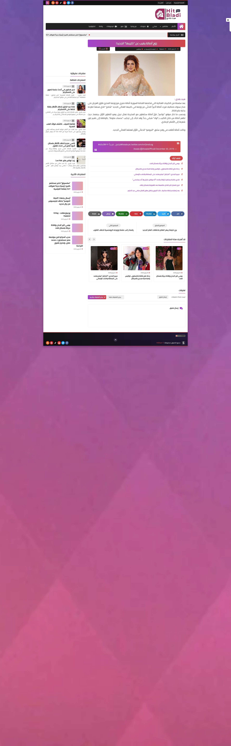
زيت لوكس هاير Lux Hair (65, 160)
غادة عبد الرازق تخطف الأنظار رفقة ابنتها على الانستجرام (61, 108)
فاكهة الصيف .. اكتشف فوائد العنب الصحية (60, 125)
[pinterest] (57, 2)
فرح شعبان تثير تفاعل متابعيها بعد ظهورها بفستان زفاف (160, 185)
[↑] (115, 340)
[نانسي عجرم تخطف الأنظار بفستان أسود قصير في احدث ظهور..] (81, 143)
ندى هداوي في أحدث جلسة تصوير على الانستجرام (61, 91)
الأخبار (174, 26)
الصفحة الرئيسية (179, 2)
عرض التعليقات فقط (115, 297)
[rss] (53, 2)
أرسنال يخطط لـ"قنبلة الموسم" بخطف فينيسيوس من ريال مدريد (59, 201)
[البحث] (47, 3)
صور (122, 26)
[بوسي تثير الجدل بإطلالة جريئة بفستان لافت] (77, 228)
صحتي (154, 26)
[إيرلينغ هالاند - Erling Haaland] (77, 216)
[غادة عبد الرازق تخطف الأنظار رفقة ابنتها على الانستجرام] (81, 106)
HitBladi (159, 343)
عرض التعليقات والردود (96, 297)
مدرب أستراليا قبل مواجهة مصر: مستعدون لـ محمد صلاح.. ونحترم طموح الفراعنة (66, 241)
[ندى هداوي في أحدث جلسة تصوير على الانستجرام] (81, 89)
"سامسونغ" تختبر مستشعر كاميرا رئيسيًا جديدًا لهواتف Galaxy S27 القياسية (88, 34)
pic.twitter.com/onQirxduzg (140, 144)
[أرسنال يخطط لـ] (77, 201)
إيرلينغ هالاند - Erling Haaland (62, 214)
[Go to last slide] (94, 239)
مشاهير (165, 26)
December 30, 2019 (165, 149)
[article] (113, 227)
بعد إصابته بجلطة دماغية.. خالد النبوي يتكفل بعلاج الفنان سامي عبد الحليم (154, 190)
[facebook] (72, 2)
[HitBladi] (167, 14)
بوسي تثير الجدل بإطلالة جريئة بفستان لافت (165, 163)
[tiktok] (60, 2)
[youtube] (64, 2)
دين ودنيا (134, 26)
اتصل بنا (160, 2)
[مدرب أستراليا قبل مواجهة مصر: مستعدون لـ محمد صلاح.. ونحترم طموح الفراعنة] (77, 240)
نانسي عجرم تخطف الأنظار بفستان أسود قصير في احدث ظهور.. (61, 144)
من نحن (168, 2)
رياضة (101, 26)
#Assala (124, 144)
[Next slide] (89, 239)
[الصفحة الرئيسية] (181, 26)
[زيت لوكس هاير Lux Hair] (81, 160)
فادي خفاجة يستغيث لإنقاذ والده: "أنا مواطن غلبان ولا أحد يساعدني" (156, 179)
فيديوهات (110, 26)
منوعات (143, 26)
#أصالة (102, 144)
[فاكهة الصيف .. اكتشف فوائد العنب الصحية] (81, 123)
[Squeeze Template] (183, 343)
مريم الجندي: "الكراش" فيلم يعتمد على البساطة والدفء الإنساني (157, 174)
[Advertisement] (89, 13)
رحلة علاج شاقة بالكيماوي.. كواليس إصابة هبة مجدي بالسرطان (157, 168)
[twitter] (68, 2)
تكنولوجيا (92, 26)
